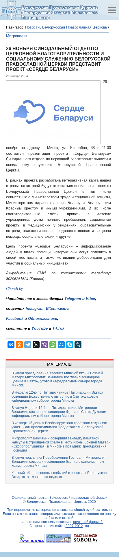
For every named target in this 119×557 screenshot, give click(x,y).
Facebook (14, 318)
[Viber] (44, 344)
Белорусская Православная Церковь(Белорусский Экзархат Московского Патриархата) (60, 12)
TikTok (58, 328)
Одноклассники (42, 318)
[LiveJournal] (78, 344)
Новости (32, 27)
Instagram (35, 308)
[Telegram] (27, 344)
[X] (36, 344)
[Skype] (69, 344)
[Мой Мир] (61, 344)
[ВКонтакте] (11, 344)
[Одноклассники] (19, 344)
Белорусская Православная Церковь (74, 27)
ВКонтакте (57, 308)
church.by (82, 510)
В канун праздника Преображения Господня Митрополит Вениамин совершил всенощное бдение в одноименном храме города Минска (59, 462)
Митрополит (16, 36)
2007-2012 (74, 526)
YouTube (40, 328)
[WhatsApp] (52, 344)
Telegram (72, 299)
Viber (90, 299)
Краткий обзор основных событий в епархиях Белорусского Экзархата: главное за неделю (60, 475)
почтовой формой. (88, 522)
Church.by (14, 288)
